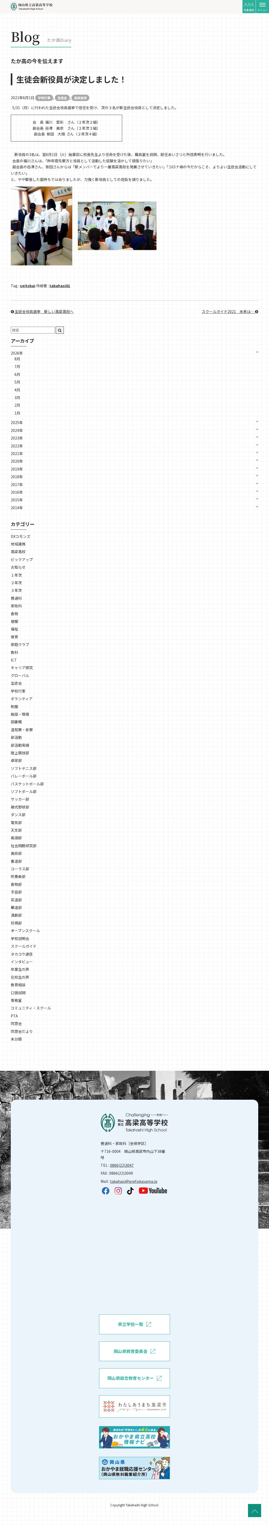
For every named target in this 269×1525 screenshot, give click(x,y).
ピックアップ (22, 559)
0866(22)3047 (122, 1165)
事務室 (16, 1000)
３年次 (16, 590)
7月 (17, 366)
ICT (14, 660)
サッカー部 (20, 799)
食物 (14, 613)
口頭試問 (18, 992)
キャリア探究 (22, 667)
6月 (17, 374)
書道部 (16, 861)
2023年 (17, 438)
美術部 (16, 853)
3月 (17, 397)
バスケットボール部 (27, 783)
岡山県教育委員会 (130, 1351)
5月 (17, 382)
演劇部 (16, 915)
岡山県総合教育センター (130, 1378)
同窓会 (16, 1023)
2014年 (17, 507)
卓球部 (16, 760)
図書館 (16, 721)
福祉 (14, 629)
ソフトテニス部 (24, 768)
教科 (14, 652)
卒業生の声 (20, 969)
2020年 (17, 461)
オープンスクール (25, 930)
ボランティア (22, 698)
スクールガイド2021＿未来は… (228, 311)
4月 (17, 389)
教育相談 (18, 984)
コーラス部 (20, 868)
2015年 (17, 499)
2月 (17, 405)
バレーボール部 (24, 776)
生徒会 (62, 97)
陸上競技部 (20, 752)
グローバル (20, 675)
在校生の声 (20, 977)
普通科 (16, 598)
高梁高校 (80, 97)
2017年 (17, 484)
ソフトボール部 (24, 791)
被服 (14, 621)
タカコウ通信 (22, 954)
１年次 (16, 575)
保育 (14, 636)
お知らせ (18, 567)
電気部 (16, 822)
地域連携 (18, 544)
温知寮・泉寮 (22, 729)
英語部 (16, 837)
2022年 (17, 445)
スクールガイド (24, 946)
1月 (17, 413)
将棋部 (16, 923)
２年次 (16, 582)
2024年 (17, 430)
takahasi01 (59, 285)
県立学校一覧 (130, 1324)
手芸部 (16, 892)
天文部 (16, 830)
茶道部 (16, 899)
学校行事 (44, 97)
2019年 (17, 469)
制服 (14, 706)
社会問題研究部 (24, 845)
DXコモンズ (20, 536)
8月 (17, 358)
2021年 (17, 453)
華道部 (16, 907)
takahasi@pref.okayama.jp (133, 1181)
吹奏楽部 (18, 876)
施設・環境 (20, 714)
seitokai (27, 285)
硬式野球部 (20, 807)
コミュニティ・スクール (31, 1008)
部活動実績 (20, 745)
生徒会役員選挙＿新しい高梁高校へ (44, 311)
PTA (14, 1015)
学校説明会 (20, 938)
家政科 (16, 605)
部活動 (16, 737)
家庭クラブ (20, 644)
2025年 (17, 422)
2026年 (17, 353)
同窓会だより (22, 1031)
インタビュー (22, 961)
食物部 (16, 884)
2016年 (17, 492)
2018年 (17, 476)
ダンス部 (18, 814)
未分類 (16, 1039)
